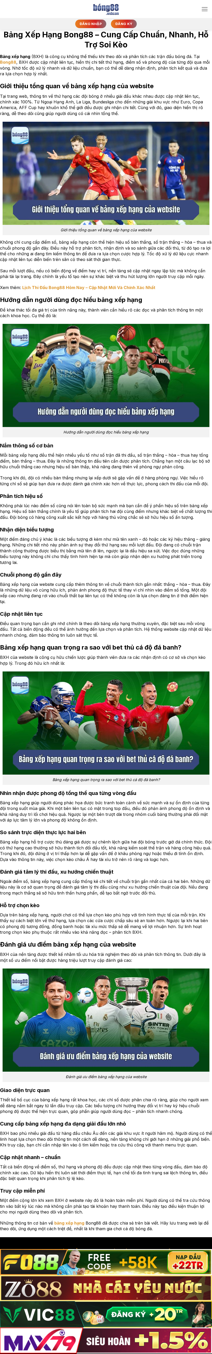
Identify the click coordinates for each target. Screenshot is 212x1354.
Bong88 (8, 62)
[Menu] (204, 9)
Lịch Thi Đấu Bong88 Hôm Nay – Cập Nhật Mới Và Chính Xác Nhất (88, 287)
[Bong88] (106, 9)
